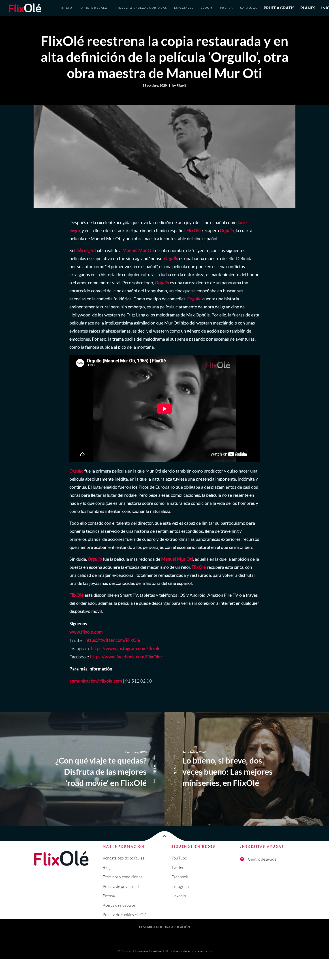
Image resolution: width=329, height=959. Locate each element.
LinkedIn (178, 895)
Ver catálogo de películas (123, 857)
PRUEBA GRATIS (279, 7)
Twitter (177, 867)
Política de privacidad (121, 886)
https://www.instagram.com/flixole (125, 648)
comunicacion (83, 680)
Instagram (180, 886)
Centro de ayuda (262, 859)
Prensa (109, 895)
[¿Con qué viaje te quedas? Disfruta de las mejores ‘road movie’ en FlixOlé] (82, 769)
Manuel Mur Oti (138, 250)
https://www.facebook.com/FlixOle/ (126, 656)
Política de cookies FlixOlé (124, 914)
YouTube (179, 857)
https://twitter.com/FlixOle (112, 640)
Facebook (179, 876)
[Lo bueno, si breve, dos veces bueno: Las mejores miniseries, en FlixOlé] (246, 769)
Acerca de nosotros (119, 905)
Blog (107, 867)
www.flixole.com (86, 631)
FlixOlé (193, 230)
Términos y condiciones (122, 876)
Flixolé (181, 85)
